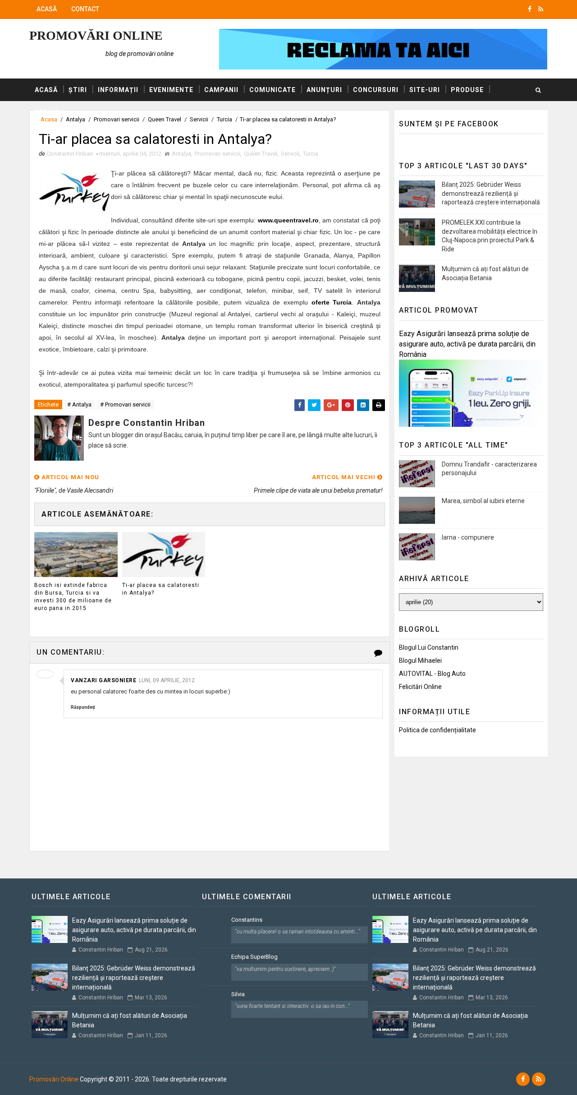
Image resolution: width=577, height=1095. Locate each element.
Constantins (246, 919)
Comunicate (272, 89)
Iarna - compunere (468, 537)
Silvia (238, 994)
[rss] (540, 9)
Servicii (49, 112)
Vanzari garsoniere (103, 680)
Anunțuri (324, 89)
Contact (85, 9)
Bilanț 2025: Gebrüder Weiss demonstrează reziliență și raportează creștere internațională (491, 193)
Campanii (221, 89)
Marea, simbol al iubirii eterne (483, 500)
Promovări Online (96, 35)
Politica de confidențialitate (437, 730)
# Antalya (79, 404)
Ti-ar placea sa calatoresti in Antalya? (160, 589)
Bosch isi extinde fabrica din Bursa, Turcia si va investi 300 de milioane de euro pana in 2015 (73, 596)
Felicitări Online (420, 686)
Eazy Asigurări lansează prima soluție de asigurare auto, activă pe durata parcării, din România (467, 344)
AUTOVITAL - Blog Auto (432, 673)
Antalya (181, 153)
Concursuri (375, 89)
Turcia (310, 153)
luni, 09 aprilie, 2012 (167, 680)
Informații (118, 89)
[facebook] (530, 9)
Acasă (47, 9)
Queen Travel (260, 153)
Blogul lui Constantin (428, 647)
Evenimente (171, 89)
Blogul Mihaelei (420, 660)
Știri (78, 89)
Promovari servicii (217, 153)
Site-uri (424, 89)
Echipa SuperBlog (254, 956)
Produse (467, 89)
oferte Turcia (331, 302)
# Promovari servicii (125, 404)
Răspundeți (83, 707)
